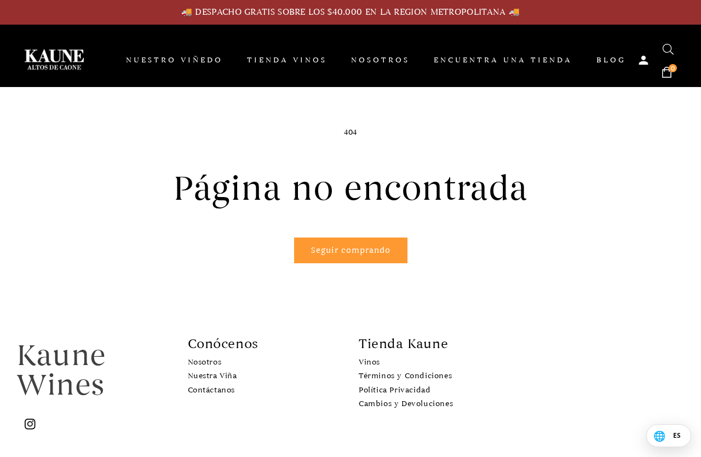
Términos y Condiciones (405, 375)
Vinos (369, 362)
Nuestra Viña (212, 375)
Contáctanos (211, 390)
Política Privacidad (394, 390)
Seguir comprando (350, 250)
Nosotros (205, 362)
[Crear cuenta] (643, 60)
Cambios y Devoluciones (406, 403)
